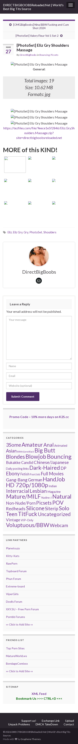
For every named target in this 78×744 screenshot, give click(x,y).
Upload (69, 720)
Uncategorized (54, 514)
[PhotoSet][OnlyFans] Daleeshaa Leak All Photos (63, 203)
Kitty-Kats (12, 556)
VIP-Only (27, 520)
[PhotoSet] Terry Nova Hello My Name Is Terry (39, 158)
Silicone (35, 508)
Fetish (24, 474)
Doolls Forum (14, 601)
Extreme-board (15, 586)
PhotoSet (35, 232)
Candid (27, 462)
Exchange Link (51, 720)
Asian (11, 450)
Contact (69, 724)
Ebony (13, 473)
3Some (13, 445)
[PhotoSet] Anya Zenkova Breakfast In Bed (39, 180)
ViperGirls (12, 594)
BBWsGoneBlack (25, 451)
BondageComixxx (17, 663)
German (35, 479)
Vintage (13, 519)
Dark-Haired (44, 467)
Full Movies (52, 473)
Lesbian (38, 491)
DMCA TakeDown (47, 724)
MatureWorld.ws (16, 656)
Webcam (59, 525)
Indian (53, 486)
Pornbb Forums (15, 616)
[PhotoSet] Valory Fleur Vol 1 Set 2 (37, 35)
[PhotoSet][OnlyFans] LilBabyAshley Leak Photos (63, 180)
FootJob (35, 474)
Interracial (17, 491)
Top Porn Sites (15, 648)
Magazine (54, 491)
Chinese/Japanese (51, 462)
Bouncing (44, 54)
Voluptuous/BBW (27, 524)
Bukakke (13, 462)
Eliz (10, 232)
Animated (60, 445)
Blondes (15, 456)
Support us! (28, 720)
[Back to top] (69, 735)
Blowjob (36, 456)
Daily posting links (17, 468)
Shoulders (49, 232)
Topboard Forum (16, 571)
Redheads (15, 508)
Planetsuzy (13, 548)
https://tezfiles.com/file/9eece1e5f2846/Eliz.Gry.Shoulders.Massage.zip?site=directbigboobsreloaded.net (39, 133)
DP (63, 468)
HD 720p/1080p (27, 485)
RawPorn (11, 563)
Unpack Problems (19, 724)
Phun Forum (13, 578)
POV (58, 502)
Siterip (51, 508)
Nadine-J (46, 497)
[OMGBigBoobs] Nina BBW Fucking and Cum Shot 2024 (41, 26)
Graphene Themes (31, 739)
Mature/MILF (23, 496)
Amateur (32, 444)
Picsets (54, 54)
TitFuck (27, 513)
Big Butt (45, 450)
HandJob (54, 479)
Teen (11, 514)
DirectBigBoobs (28, 54)
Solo (64, 508)
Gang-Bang (16, 479)
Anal (48, 445)
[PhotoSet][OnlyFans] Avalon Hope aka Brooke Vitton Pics (14, 158)
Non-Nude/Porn (21, 503)
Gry (26, 232)
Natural (61, 496)
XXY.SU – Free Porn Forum (22, 609)
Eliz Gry (17, 232)
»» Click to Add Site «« (19, 624)
